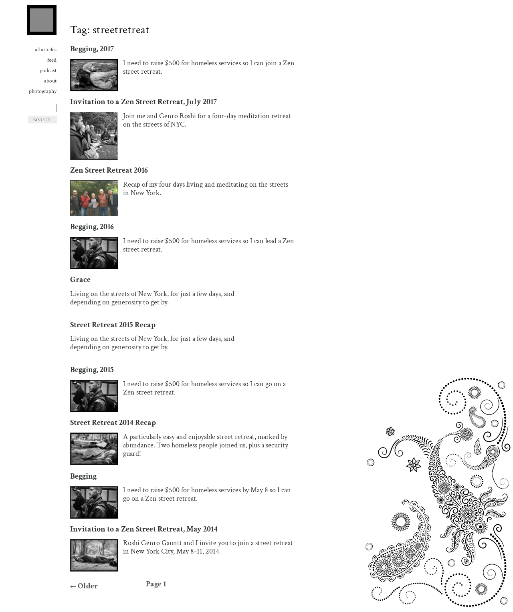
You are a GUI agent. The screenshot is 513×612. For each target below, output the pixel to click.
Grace (80, 280)
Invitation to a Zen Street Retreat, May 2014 (144, 529)
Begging (83, 476)
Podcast (48, 70)
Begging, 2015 (92, 370)
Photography (43, 91)
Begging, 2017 (92, 49)
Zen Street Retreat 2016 (109, 170)
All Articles (46, 49)
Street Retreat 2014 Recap (113, 423)
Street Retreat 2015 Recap (113, 325)
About (50, 81)
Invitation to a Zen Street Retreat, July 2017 (143, 102)
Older (84, 586)
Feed (52, 60)
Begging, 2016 (92, 227)
